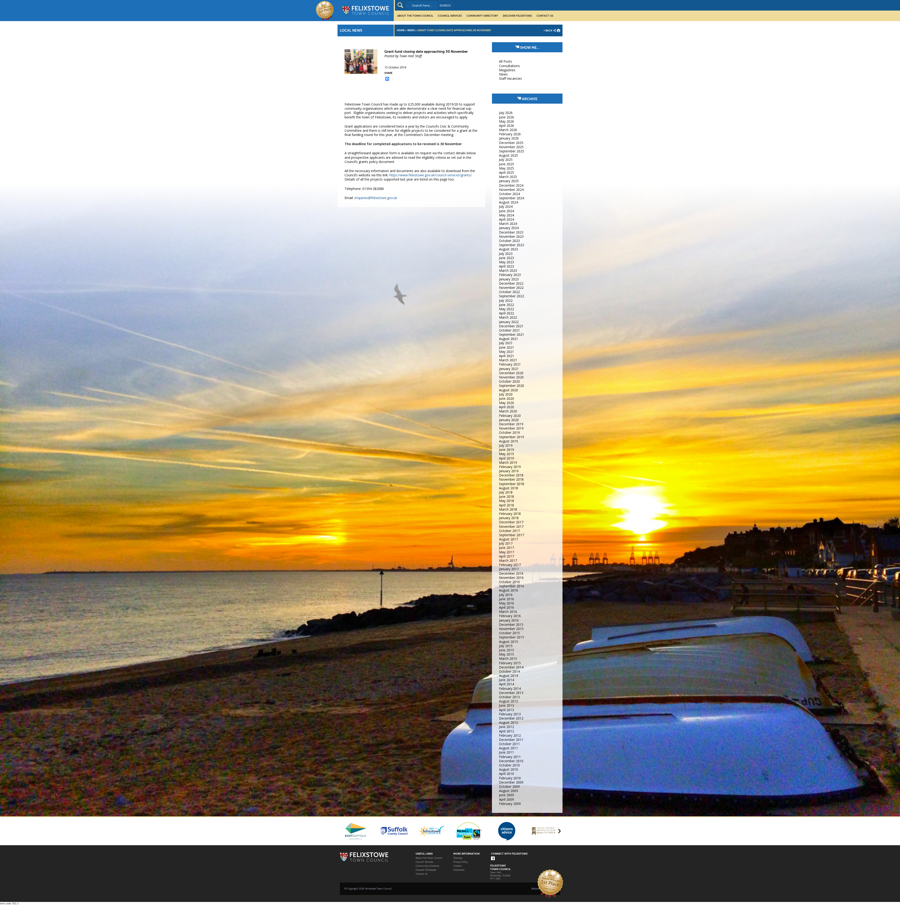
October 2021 (509, 330)
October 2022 (509, 292)
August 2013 (508, 701)
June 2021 (506, 347)
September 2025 (511, 151)
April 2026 (506, 125)
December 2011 (511, 739)
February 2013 (510, 714)
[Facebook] (493, 858)
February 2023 (510, 274)
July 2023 (506, 253)
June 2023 (506, 258)
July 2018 (506, 492)
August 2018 (508, 488)
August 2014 (508, 675)
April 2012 (506, 731)
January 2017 (509, 569)
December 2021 (511, 326)
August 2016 (508, 590)
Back (548, 30)
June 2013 (506, 705)
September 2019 (511, 437)
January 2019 (509, 471)
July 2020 (506, 394)
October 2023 (509, 240)
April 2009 (506, 799)
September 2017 (511, 535)
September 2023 (511, 245)
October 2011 (509, 744)
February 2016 (510, 616)
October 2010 (509, 765)
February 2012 (510, 735)
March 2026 (508, 130)
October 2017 (509, 530)
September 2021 (511, 334)
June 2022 (506, 304)
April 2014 (506, 684)
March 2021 (508, 360)
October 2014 (509, 671)
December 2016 (511, 573)
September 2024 (511, 198)
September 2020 (511, 385)
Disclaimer (459, 869)
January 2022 (509, 322)
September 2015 (511, 637)
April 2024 (506, 219)
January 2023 (509, 279)
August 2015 (508, 641)
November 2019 (511, 428)
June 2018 (506, 496)
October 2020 (509, 381)
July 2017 (506, 543)
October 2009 (509, 786)
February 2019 (510, 466)
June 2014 (506, 680)
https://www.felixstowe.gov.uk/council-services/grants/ (430, 175)
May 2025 (506, 168)
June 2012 (506, 726)
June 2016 (506, 599)
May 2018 (506, 500)
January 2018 (509, 518)
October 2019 (509, 432)
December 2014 (511, 667)
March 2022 (508, 317)
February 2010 (510, 778)
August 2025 (508, 155)
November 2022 (511, 287)
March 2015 (508, 658)
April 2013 (506, 710)
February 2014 (510, 688)
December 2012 (511, 718)
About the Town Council (415, 15)
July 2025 (506, 159)
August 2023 (508, 249)
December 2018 (511, 475)
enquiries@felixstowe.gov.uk (375, 198)
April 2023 (506, 266)
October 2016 (509, 582)
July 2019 (506, 445)
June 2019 (506, 449)
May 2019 (506, 454)
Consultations (509, 66)
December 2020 (511, 373)
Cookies (457, 865)
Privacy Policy (460, 862)
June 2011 (506, 752)
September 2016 (511, 586)
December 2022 (511, 283)
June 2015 (506, 650)
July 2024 (506, 206)
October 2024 (509, 194)
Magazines (507, 70)
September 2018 (511, 484)
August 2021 (508, 338)
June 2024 (506, 211)
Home (401, 30)
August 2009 (508, 790)
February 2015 (510, 663)
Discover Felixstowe (517, 15)
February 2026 (510, 134)
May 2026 (506, 121)
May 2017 (506, 552)
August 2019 (508, 441)
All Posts (505, 61)
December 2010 (511, 761)
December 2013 (511, 692)
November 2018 (511, 479)
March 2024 (508, 223)
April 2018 (506, 505)
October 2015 (509, 633)
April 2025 (506, 172)
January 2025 (509, 181)
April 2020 (506, 407)
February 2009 (510, 803)
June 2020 (506, 398)
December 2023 (511, 232)
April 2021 (506, 356)
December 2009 (511, 782)
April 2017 (506, 556)
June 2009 (506, 795)
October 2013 (509, 697)
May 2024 (506, 215)
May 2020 (506, 402)
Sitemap (457, 858)
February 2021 (510, 364)
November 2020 (511, 377)
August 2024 (508, 202)
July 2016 (506, 594)
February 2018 (510, 513)
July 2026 (506, 112)
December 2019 (511, 424)
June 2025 (506, 164)
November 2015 (511, 628)
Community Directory (482, 15)
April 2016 (506, 607)
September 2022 (511, 296)
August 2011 (508, 748)
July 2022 (506, 300)
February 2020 (510, 415)
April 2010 (506, 773)
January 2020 (509, 420)
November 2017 (511, 526)
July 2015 (506, 646)
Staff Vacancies (510, 78)
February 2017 (510, 564)
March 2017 (508, 560)
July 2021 (506, 343)
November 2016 (511, 577)
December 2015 (511, 624)
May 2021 (506, 351)
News (411, 30)
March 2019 (508, 462)
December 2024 (511, 185)
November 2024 (511, 189)
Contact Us (544, 15)
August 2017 (508, 539)
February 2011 (510, 756)
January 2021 (509, 368)
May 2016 (506, 603)
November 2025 (511, 147)
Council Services (450, 15)
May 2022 (506, 309)
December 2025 (511, 142)
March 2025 (508, 176)
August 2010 (508, 769)
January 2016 (509, 620)
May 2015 (506, 654)
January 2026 (509, 138)
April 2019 (506, 458)
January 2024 (509, 228)
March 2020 (508, 411)
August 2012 (508, 722)
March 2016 (508, 611)
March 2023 (508, 270)
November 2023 (511, 236)
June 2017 (506, 547)
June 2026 (506, 117)
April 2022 (506, 313)
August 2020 (508, 390)
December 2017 (511, 522)
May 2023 (506, 262)
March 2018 (508, 509)
